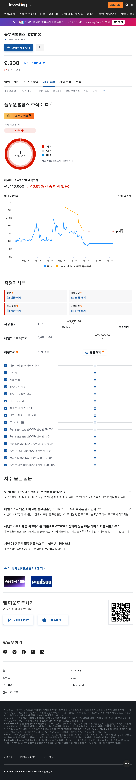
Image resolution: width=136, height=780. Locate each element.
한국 (42, 13)
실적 (94, 90)
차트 (17, 82)
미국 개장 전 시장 (72, 13)
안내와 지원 (77, 684)
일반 (7, 82)
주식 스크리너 (27, 13)
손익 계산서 (27, 90)
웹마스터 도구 (10, 692)
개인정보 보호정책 (27, 757)
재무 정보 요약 (11, 90)
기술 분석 (65, 82)
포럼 (78, 82)
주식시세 (9, 13)
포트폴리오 (9, 684)
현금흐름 (57, 90)
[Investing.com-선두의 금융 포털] (21, 5)
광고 (73, 677)
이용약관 (8, 757)
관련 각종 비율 (73, 90)
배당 (86, 90)
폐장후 (91, 13)
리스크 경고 (47, 757)
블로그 (6, 670)
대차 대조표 (43, 90)
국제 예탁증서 (108, 13)
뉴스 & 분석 (31, 82)
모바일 (6, 677)
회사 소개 (76, 670)
